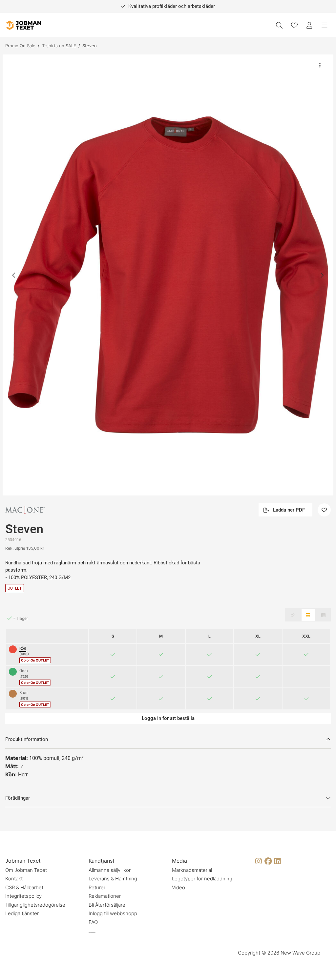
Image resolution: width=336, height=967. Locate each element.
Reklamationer (105, 896)
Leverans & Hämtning (113, 878)
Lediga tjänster (22, 913)
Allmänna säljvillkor (110, 870)
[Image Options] (320, 65)
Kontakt (14, 878)
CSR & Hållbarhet (24, 887)
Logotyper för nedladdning (202, 878)
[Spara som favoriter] (294, 25)
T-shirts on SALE (59, 45)
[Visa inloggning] (309, 25)
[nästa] (321, 275)
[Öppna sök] (279, 25)
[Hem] (23, 25)
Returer (97, 887)
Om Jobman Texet (26, 870)
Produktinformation (26, 739)
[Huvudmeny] (324, 25)
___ (92, 931)
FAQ (93, 922)
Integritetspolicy (23, 896)
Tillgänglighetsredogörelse (35, 905)
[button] (168, 274)
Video (178, 887)
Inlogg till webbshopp (113, 913)
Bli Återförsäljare (107, 905)
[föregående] (14, 275)
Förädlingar (17, 798)
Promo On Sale (20, 45)
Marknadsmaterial (192, 870)
